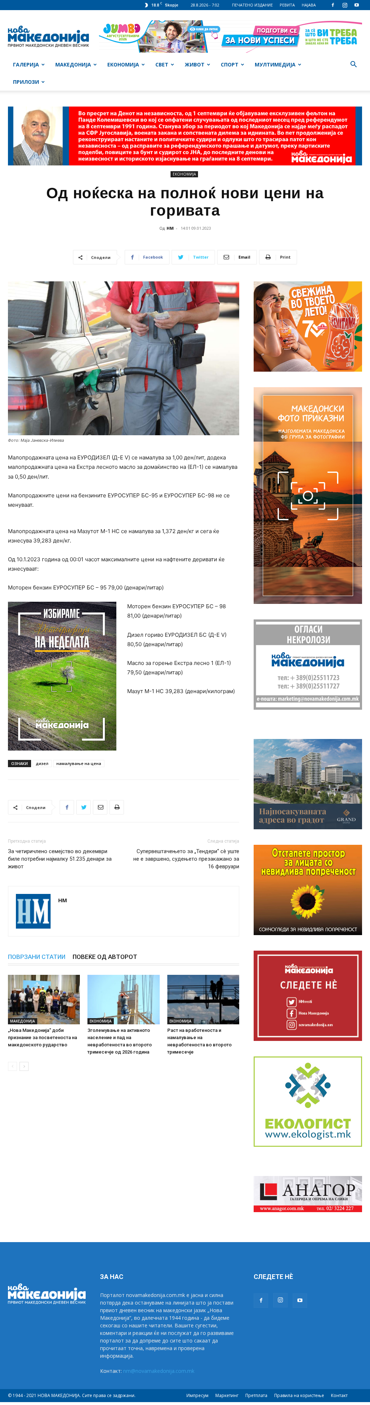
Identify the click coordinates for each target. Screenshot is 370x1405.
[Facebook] (332, 5)
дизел (42, 763)
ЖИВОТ (195, 64)
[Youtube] (356, 5)
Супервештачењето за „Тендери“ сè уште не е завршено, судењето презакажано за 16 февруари (186, 859)
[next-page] (24, 1066)
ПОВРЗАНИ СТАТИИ (36, 956)
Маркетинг (226, 1395)
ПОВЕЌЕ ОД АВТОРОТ (105, 956)
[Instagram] (344, 5)
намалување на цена (78, 763)
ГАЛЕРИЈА (26, 64)
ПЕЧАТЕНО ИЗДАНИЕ (252, 5)
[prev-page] (12, 1066)
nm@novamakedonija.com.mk (158, 1370)
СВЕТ (161, 64)
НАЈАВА (309, 5)
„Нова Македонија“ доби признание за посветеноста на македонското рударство (42, 1037)
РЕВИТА (287, 5)
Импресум (197, 1395)
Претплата (256, 1395)
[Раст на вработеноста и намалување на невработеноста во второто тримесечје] (203, 999)
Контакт (339, 1395)
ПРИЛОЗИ (26, 81)
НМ (170, 228)
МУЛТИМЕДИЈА (275, 64)
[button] (353, 65)
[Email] (100, 807)
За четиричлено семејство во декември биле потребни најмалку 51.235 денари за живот (60, 859)
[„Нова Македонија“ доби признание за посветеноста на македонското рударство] (44, 999)
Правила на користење (299, 1395)
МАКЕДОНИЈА (73, 64)
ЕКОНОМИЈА (123, 64)
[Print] (116, 807)
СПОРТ (229, 64)
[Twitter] (83, 807)
